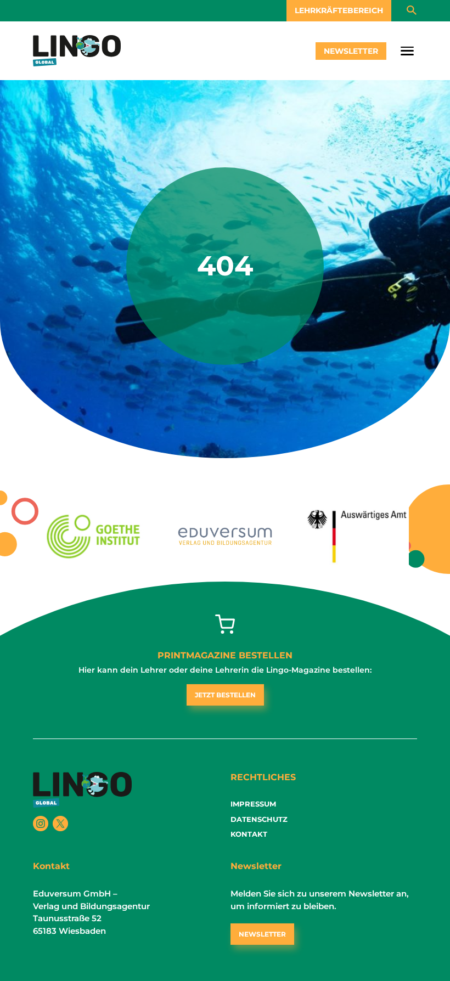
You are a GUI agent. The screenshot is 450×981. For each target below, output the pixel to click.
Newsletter (351, 51)
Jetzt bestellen (225, 695)
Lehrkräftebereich (339, 10)
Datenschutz (259, 819)
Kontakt (248, 834)
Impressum (253, 803)
